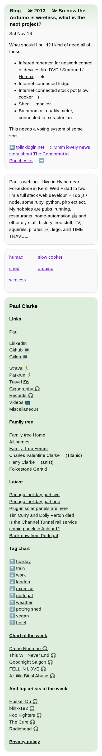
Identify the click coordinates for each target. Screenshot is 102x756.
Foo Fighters (22, 715)
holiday (23, 561)
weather (24, 602)
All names (19, 441)
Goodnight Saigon (27, 662)
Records (18, 395)
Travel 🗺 (19, 381)
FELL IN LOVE (24, 668)
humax (16, 257)
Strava (16, 368)
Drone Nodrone (25, 648)
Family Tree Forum (28, 448)
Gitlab (15, 356)
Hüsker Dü (20, 701)
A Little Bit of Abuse (28, 675)
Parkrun (17, 375)
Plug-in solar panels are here (38, 508)
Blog (15, 10)
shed (14, 268)
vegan (22, 615)
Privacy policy (24, 741)
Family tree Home (27, 434)
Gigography (21, 388)
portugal (24, 595)
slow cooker (50, 257)
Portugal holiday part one (34, 501)
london (23, 581)
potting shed (28, 609)
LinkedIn (18, 343)
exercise (24, 588)
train (20, 568)
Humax (26, 76)
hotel (21, 622)
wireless (17, 279)
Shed (24, 103)
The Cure (18, 722)
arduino (45, 268)
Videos (16, 402)
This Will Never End (29, 655)
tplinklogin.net (30, 147)
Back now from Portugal (33, 535)
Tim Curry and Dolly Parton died (41, 515)
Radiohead (20, 728)
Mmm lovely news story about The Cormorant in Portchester (49, 154)
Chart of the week (28, 635)
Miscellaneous (24, 409)
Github (16, 349)
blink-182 (18, 708)
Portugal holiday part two (34, 494)
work (21, 574)
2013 (40, 10)
